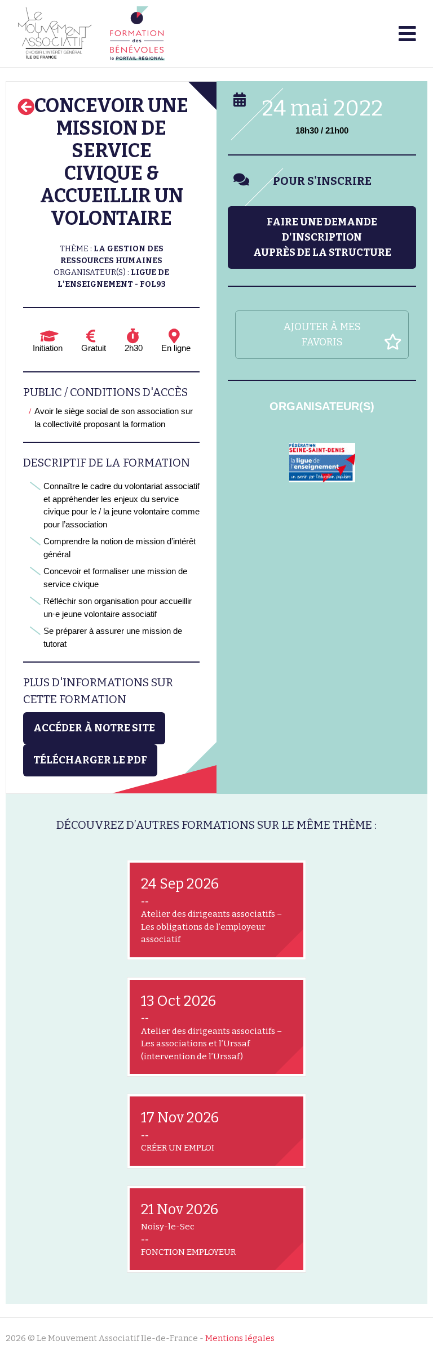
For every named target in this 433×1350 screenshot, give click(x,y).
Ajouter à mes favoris (322, 334)
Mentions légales (240, 1338)
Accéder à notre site (94, 728)
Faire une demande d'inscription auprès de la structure (322, 237)
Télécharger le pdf (90, 760)
